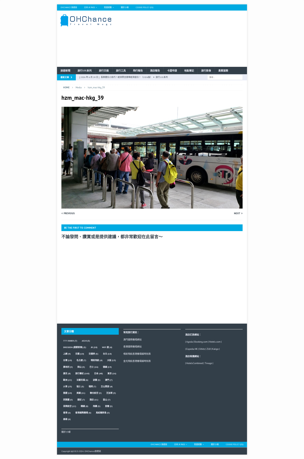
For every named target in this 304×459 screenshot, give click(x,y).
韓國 (84, 406)
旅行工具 (121, 70)
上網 (67, 353)
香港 (67, 412)
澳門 (108, 380)
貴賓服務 (223, 70)
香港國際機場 (83, 412)
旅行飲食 (206, 70)
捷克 (67, 373)
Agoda (189, 341)
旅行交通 (104, 70)
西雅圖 (68, 399)
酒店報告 (155, 70)
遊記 (81, 399)
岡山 (81, 367)
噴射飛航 (96, 360)
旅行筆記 (82, 373)
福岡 (92, 386)
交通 (79, 353)
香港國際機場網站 (132, 346)
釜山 (106, 399)
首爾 (108, 406)
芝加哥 (111, 393)
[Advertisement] (182, 38)
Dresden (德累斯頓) (74, 347)
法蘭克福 (82, 380)
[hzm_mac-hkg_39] (152, 206)
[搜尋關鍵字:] (225, 77)
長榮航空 (69, 406)
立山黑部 (106, 386)
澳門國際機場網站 (132, 339)
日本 (98, 373)
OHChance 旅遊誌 (69, 7)
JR (94, 347)
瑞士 (80, 386)
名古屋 (81, 360)
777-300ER (70, 340)
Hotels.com (215, 341)
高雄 (67, 419)
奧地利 (68, 367)
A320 (86, 340)
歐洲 (67, 380)
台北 (107, 353)
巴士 (94, 367)
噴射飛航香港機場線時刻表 (137, 353)
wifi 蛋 (107, 347)
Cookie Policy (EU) (144, 7)
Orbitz (202, 349)
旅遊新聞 (65, 70)
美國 (81, 393)
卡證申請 (172, 70)
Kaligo (215, 349)
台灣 (67, 360)
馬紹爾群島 (103, 412)
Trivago (208, 363)
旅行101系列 (85, 70)
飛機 (96, 406)
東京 (111, 373)
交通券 (93, 353)
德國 (107, 367)
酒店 (94, 399)
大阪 (111, 360)
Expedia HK (192, 349)
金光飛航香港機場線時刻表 (137, 360)
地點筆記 (189, 70)
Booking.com (201, 341)
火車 (67, 386)
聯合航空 (96, 393)
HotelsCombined (194, 363)
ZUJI (209, 349)
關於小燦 (125, 7)
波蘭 (96, 380)
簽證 (67, 393)
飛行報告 (138, 70)
